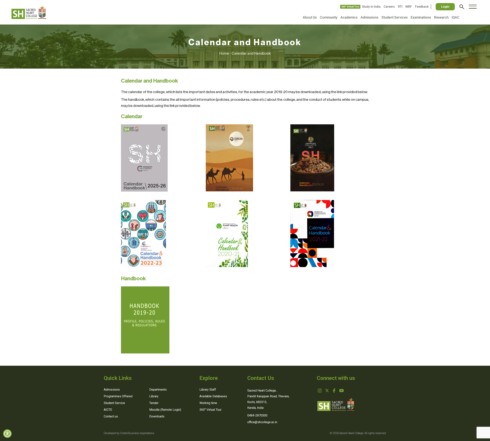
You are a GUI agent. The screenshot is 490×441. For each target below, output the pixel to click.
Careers (389, 6)
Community (328, 17)
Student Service (114, 403)
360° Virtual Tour (350, 6)
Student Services (394, 17)
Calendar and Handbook (251, 53)
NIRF (408, 6)
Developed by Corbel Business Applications (129, 433)
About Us (310, 17)
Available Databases (213, 396)
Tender (153, 403)
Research (441, 17)
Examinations (421, 17)
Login (445, 6)
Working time (208, 403)
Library (153, 396)
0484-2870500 (257, 415)
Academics (349, 17)
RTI (400, 6)
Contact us (111, 416)
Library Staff (207, 389)
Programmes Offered (118, 396)
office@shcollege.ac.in (262, 422)
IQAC (455, 17)
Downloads (156, 416)
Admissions (369, 17)
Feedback (422, 6)
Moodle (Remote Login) (165, 409)
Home (225, 53)
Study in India (371, 6)
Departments (158, 389)
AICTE (108, 409)
